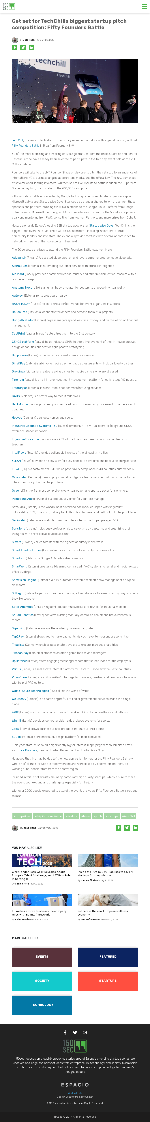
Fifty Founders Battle (26, 145)
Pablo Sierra (22, 883)
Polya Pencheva (24, 919)
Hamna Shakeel (90, 880)
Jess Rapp (29, 39)
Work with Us (75, 1093)
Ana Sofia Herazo (90, 919)
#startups (112, 816)
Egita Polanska (27, 750)
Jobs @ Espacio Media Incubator (75, 1096)
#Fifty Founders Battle (48, 816)
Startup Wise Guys (101, 225)
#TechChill (128, 816)
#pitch (98, 816)
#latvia (85, 816)
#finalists (71, 816)
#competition (22, 816)
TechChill (17, 140)
